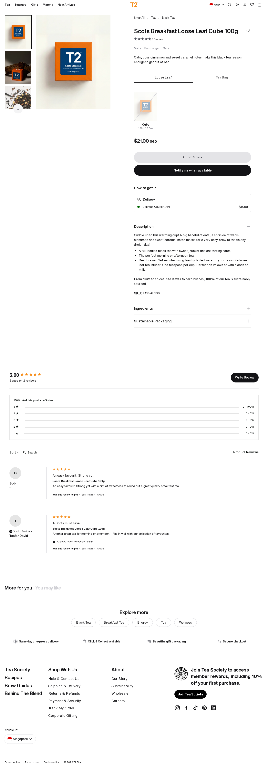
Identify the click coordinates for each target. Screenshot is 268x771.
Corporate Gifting (62, 715)
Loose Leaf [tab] (163, 77)
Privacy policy (12, 762)
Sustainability (122, 685)
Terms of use (32, 762)
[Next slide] (102, 62)
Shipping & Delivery (64, 685)
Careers (118, 700)
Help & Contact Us (63, 678)
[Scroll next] (18, 108)
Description (143, 226)
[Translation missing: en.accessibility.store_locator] (237, 4)
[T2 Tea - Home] (134, 4)
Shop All (139, 18)
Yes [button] (84, 494)
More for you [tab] (18, 588)
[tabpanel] (192, 111)
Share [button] (100, 494)
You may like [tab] (48, 588)
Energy (142, 622)
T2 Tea (77, 762)
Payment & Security (64, 700)
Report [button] (91, 494)
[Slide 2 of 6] (18, 67)
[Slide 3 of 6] (18, 103)
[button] (148, 39)
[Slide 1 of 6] (18, 32)
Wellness (185, 622)
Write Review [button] (244, 377)
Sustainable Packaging (152, 321)
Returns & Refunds (64, 693)
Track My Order (61, 708)
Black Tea (168, 18)
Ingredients (143, 308)
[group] (30, 375)
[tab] (246, 453)
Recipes (13, 677)
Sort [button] (12, 452)
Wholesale (119, 693)
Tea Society (17, 669)
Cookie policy (51, 762)
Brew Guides (18, 685)
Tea (153, 18)
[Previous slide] (43, 62)
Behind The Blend (23, 693)
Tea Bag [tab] (222, 77)
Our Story (119, 678)
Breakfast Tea (114, 622)
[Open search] (229, 4)
